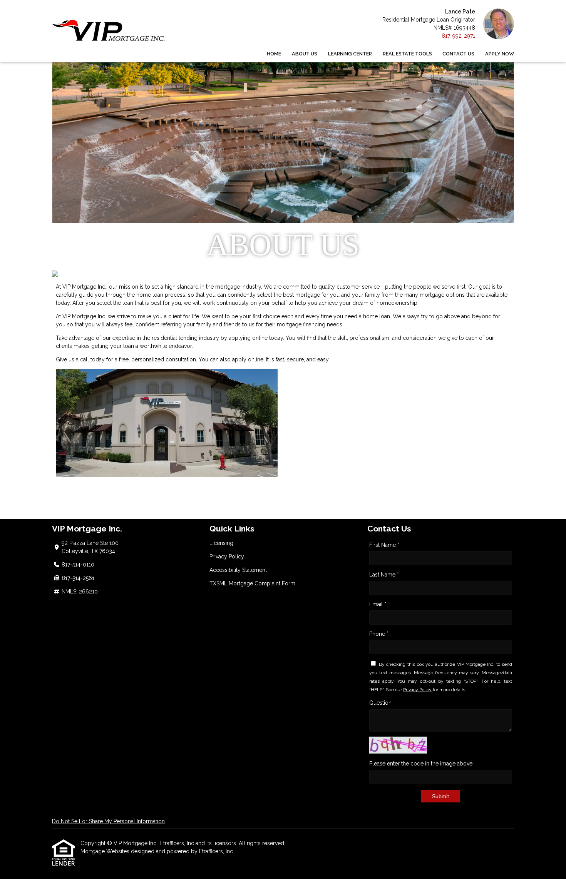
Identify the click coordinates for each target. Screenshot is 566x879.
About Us (304, 54)
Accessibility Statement (238, 570)
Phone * (378, 634)
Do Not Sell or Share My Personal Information (108, 821)
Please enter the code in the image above (420, 763)
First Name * (384, 545)
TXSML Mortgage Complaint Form (252, 583)
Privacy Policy (226, 556)
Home (274, 54)
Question (380, 703)
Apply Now (499, 54)
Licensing (221, 543)
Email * (377, 604)
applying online (248, 338)
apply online (247, 359)
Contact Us (458, 54)
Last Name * (384, 575)
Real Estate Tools (407, 54)
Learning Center (350, 54)
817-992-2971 (458, 36)
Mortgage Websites (105, 851)
